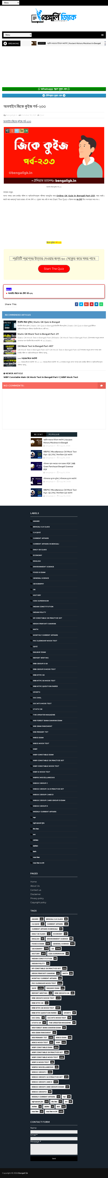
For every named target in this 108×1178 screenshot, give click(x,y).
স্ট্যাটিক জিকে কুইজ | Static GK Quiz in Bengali (39, 322)
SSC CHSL (37, 698)
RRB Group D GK (40, 664)
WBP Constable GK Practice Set (48, 760)
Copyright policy (38, 902)
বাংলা (34, 834)
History (29, 43)
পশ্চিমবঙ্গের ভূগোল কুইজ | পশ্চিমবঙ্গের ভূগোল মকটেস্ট (59, 478)
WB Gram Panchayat (42, 726)
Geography (38, 584)
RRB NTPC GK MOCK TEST (44, 681)
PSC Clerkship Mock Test (45, 641)
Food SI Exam (39, 572)
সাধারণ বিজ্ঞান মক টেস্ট (38, 863)
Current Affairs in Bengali (46, 544)
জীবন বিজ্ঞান (36, 829)
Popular (54, 434)
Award (36, 521)
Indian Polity (39, 612)
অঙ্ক (34, 817)
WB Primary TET (40, 732)
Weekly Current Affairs (44, 812)
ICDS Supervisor (41, 601)
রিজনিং (34, 852)
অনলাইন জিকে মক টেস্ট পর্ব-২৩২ (20, 293)
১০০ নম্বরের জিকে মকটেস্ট (27, 358)
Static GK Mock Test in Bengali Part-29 (38, 334)
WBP (35, 749)
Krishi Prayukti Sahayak (44, 624)
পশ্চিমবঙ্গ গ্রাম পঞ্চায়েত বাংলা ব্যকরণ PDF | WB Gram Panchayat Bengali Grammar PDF (59, 466)
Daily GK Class (40, 550)
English (37, 561)
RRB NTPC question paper (45, 686)
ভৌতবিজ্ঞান (35, 840)
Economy (37, 555)
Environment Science (43, 567)
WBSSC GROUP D (40, 806)
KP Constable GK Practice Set (47, 618)
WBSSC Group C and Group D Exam (49, 800)
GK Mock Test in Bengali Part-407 (35, 346)
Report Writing (41, 658)
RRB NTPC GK (39, 675)
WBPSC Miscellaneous (44, 778)
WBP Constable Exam (43, 755)
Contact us (35, 890)
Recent (38, 434)
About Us (35, 886)
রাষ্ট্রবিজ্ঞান (35, 846)
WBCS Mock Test (41, 743)
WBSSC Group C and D (43, 795)
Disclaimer (35, 894)
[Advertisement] (54, 67)
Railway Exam (39, 652)
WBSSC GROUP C (40, 783)
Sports (36, 692)
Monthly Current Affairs (45, 635)
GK (34, 590)
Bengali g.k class (41, 527)
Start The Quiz (54, 268)
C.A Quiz (37, 532)
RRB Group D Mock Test (44, 669)
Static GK (37, 709)
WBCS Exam (38, 738)
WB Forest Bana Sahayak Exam (47, 721)
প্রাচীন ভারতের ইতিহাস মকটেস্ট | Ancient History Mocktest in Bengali (61, 43)
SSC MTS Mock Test (42, 703)
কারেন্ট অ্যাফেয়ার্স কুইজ (38, 823)
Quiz (42, 115)
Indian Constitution (43, 607)
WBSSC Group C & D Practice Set (48, 789)
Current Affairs (41, 538)
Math (35, 629)
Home (33, 881)
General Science (41, 578)
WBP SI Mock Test (41, 772)
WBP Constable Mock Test (46, 766)
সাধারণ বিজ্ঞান (36, 857)
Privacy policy (37, 898)
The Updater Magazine (44, 715)
